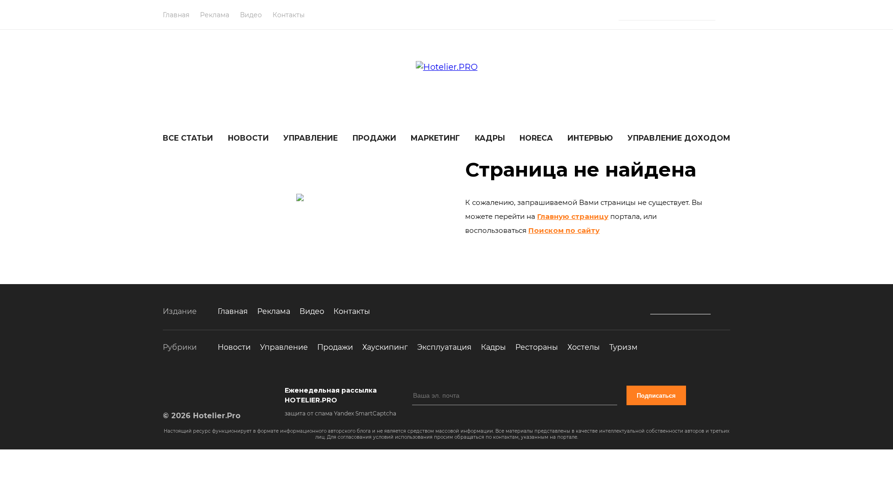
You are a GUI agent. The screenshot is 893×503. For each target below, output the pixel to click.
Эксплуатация (444, 347)
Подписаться (656, 395)
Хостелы (583, 347)
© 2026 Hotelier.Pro (201, 415)
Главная (176, 15)
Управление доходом (678, 138)
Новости (248, 138)
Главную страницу (572, 216)
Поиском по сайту (564, 230)
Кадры (490, 138)
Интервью (590, 138)
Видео (251, 15)
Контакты (289, 15)
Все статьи (188, 138)
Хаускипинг (385, 347)
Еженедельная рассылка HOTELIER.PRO (331, 395)
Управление (310, 138)
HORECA (536, 138)
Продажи (374, 138)
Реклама (214, 15)
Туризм (623, 347)
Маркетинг (435, 138)
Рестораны (536, 347)
